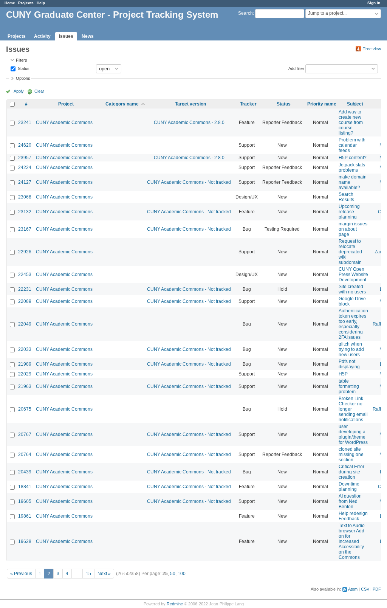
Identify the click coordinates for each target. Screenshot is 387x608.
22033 (24, 349)
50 (172, 573)
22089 (24, 301)
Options (23, 78)
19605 (24, 501)
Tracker (248, 104)
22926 (24, 251)
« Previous (21, 573)
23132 (24, 211)
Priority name (321, 104)
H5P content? (353, 157)
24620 (24, 145)
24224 (24, 167)
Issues (66, 36)
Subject (355, 104)
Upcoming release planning (349, 212)
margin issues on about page (353, 229)
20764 (24, 454)
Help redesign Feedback (353, 516)
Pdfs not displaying (349, 364)
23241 (24, 122)
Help (41, 3)
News (88, 36)
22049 (24, 324)
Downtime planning (349, 486)
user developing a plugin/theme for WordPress (353, 434)
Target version (190, 104)
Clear (39, 91)
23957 (24, 157)
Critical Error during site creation (351, 472)
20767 (24, 434)
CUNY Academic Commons (64, 122)
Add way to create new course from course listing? (351, 122)
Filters (21, 60)
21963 (24, 386)
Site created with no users (352, 289)
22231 (24, 289)
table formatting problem (349, 386)
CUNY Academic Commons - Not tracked (189, 182)
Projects (26, 3)
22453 (24, 274)
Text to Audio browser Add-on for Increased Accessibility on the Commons (352, 541)
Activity (42, 36)
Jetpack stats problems (352, 167)
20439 (24, 472)
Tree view (372, 49)
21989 (24, 364)
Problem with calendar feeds (352, 145)
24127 (24, 182)
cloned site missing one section (351, 454)
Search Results (346, 197)
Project (66, 104)
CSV (365, 589)
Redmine (175, 604)
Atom (353, 589)
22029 (24, 374)
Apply (19, 91)
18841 (24, 486)
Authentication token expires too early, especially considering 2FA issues (353, 324)
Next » (104, 573)
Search (245, 13)
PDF (377, 589)
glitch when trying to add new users (351, 349)
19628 (24, 541)
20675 (24, 409)
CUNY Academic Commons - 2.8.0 (189, 122)
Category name (122, 104)
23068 (24, 197)
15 (88, 573)
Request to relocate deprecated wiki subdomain (350, 252)
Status (23, 68)
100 (182, 573)
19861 (24, 516)
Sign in (373, 3)
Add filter (296, 68)
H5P (343, 374)
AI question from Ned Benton (350, 501)
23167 (24, 229)
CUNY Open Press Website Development (353, 274)
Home (10, 3)
